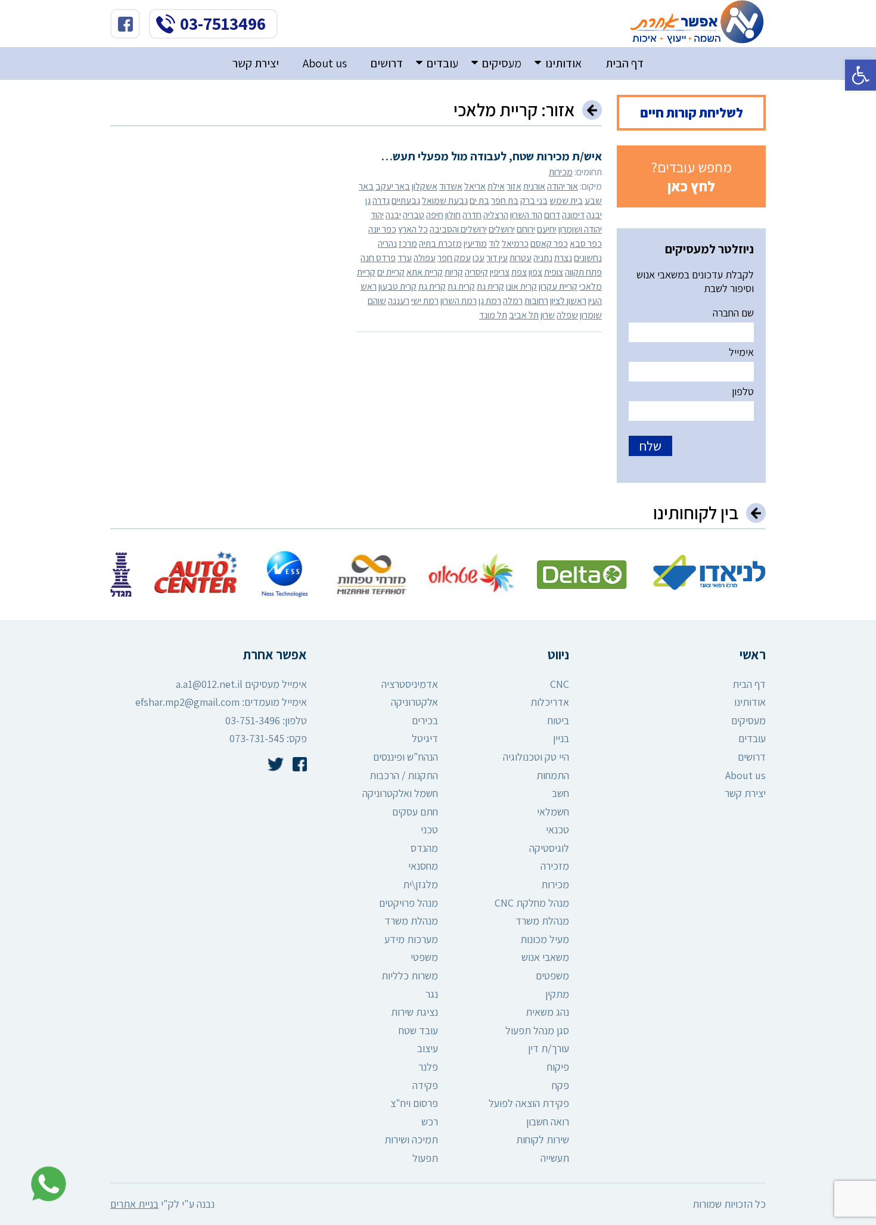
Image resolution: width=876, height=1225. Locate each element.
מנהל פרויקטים (408, 903)
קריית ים (391, 272)
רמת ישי (425, 300)
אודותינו (563, 63)
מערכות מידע (411, 939)
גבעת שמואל (445, 200)
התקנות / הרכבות (403, 775)
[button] (860, 75)
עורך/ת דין (548, 1048)
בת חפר (504, 200)
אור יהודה (562, 186)
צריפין (500, 272)
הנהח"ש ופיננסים (405, 757)
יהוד (377, 215)
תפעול (425, 1158)
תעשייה (554, 1158)
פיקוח (558, 1067)
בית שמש (566, 200)
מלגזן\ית (420, 884)
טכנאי (557, 829)
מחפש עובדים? (691, 176)
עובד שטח (418, 1030)
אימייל (741, 352)
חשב (560, 793)
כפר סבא (586, 243)
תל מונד (493, 315)
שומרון (591, 315)
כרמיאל (515, 243)
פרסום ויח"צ (414, 1103)
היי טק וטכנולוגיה (536, 757)
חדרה (472, 215)
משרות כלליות (409, 975)
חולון (453, 215)
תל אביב (524, 315)
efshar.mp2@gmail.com (187, 702)
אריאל (475, 186)
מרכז (408, 243)
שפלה (567, 315)
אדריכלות (549, 702)
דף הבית (624, 63)
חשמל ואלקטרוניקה (400, 793)
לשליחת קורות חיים (691, 112)
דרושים (387, 63)
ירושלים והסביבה (458, 229)
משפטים (552, 975)
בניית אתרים (134, 1204)
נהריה (387, 243)
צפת (519, 272)
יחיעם (547, 229)
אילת (496, 186)
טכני (429, 829)
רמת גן (490, 300)
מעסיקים (501, 63)
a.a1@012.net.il (209, 684)
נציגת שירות (414, 1012)
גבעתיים (406, 200)
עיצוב (427, 1048)
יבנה (393, 215)
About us (325, 63)
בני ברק (534, 200)
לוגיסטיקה (549, 848)
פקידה (425, 1085)
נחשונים (588, 258)
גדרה (381, 200)
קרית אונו (521, 286)
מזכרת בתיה (440, 243)
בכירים (425, 720)
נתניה (542, 258)
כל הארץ (413, 229)
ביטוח (558, 720)
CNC (559, 684)
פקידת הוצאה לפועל (529, 1103)
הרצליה (495, 215)
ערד (404, 258)
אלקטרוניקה (414, 702)
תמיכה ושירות (411, 1139)
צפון (535, 272)
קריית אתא (424, 272)
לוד (494, 243)
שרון (547, 315)
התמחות (552, 775)
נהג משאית (547, 1012)
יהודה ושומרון (580, 229)
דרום (552, 215)
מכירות (561, 172)
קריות (454, 272)
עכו (478, 258)
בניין (561, 738)
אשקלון (424, 186)
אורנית (534, 186)
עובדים (442, 63)
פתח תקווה (583, 272)
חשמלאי (553, 811)
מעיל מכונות (544, 939)
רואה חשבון (547, 1121)
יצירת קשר (255, 63)
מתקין (557, 994)
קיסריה (476, 272)
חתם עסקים (415, 811)
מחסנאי (423, 866)
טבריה (413, 215)
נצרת (563, 258)
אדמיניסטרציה (409, 684)
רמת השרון (458, 300)
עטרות (521, 258)
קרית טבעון (397, 286)
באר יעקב (392, 186)
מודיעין (475, 243)
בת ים (479, 200)
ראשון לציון (568, 300)
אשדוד (450, 186)
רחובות (536, 300)
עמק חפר (454, 258)
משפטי (424, 957)
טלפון (743, 391)
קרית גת (490, 286)
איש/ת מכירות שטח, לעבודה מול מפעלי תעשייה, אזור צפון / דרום (479, 156)
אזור (514, 186)
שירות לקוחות (542, 1139)
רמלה (513, 300)
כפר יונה (382, 229)
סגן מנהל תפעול (537, 1030)
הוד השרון (526, 215)
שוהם (377, 300)
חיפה (434, 215)
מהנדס (424, 848)
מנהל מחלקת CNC (532, 903)
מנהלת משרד (542, 921)
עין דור (497, 258)
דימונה (573, 215)
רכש (429, 1121)
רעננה (398, 300)
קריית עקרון (558, 286)
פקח (560, 1085)
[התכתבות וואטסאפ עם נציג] (45, 1184)
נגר (431, 994)
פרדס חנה (378, 258)
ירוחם (526, 229)
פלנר (428, 1067)
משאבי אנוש (545, 957)
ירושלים (502, 229)
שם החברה (733, 313)
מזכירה (554, 866)
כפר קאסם (549, 243)
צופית (553, 272)
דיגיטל (425, 738)
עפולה (425, 258)
